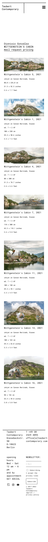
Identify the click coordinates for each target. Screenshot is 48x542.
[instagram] (13, 485)
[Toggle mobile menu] (44, 7)
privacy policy (32, 495)
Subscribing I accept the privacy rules (33, 473)
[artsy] (8, 485)
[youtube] (18, 485)
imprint (29, 493)
